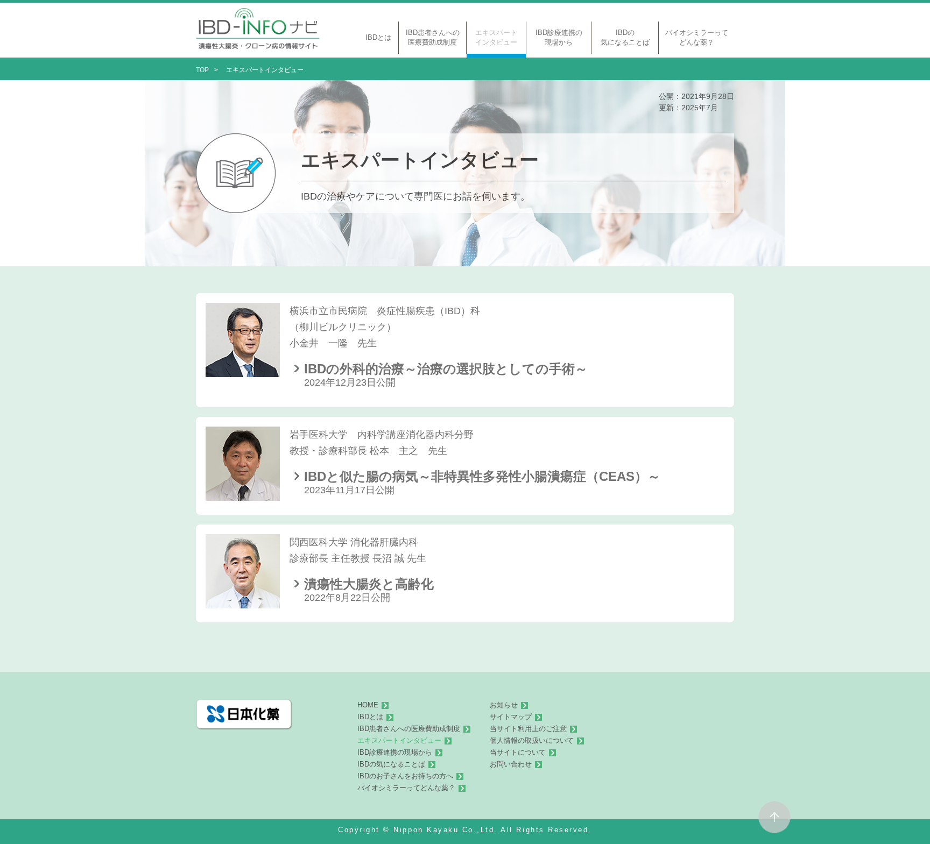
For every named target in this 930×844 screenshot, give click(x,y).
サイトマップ (511, 717)
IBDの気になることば (391, 764)
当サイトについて (518, 752)
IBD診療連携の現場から (394, 752)
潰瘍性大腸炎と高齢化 (369, 584)
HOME (367, 705)
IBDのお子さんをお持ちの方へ (405, 776)
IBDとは (370, 717)
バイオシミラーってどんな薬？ (406, 788)
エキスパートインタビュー (399, 740)
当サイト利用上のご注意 (528, 729)
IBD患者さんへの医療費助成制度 (408, 729)
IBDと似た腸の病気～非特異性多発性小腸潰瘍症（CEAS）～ (482, 476)
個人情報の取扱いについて (532, 740)
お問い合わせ (511, 764)
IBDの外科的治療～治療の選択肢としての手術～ (446, 368)
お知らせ (504, 705)
